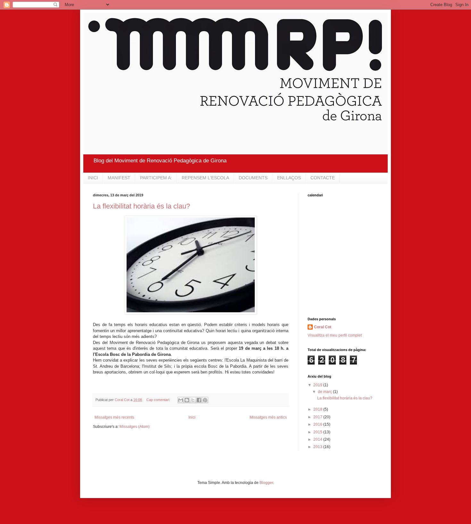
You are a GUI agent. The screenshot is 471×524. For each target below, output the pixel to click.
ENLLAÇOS (289, 177)
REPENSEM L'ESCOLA (205, 177)
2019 (318, 385)
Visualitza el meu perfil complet (335, 335)
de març (325, 391)
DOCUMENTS (253, 177)
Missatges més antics (268, 417)
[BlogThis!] (187, 400)
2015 (318, 432)
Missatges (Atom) (135, 426)
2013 (318, 447)
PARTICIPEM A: (156, 177)
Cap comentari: (158, 400)
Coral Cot (322, 327)
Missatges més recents (114, 417)
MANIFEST (119, 177)
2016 (318, 424)
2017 (318, 417)
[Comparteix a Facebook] (199, 400)
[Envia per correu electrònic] (181, 400)
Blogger (266, 482)
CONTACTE (322, 177)
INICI (93, 177)
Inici (191, 417)
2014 (318, 439)
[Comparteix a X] (193, 400)
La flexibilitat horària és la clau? (141, 206)
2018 (318, 409)
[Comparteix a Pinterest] (205, 400)
